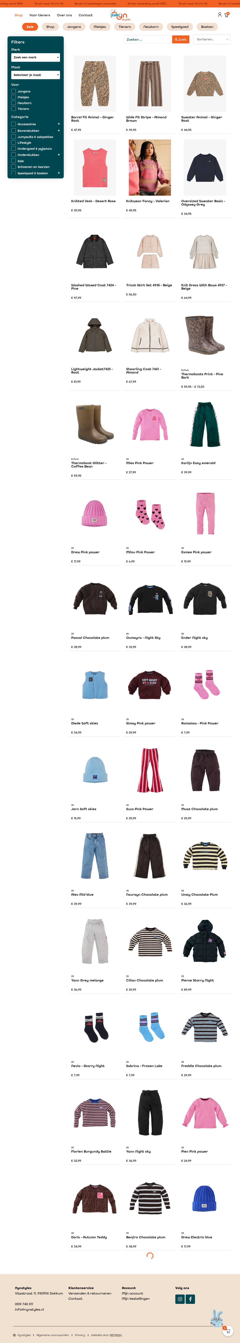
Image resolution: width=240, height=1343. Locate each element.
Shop (19, 15)
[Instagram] (180, 1299)
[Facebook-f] (190, 1299)
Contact (86, 15)
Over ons (64, 15)
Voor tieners (39, 15)
